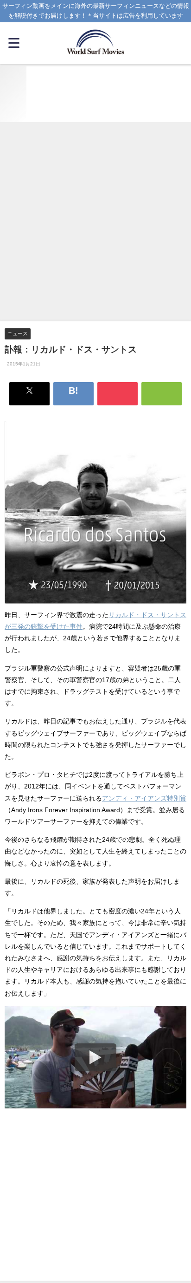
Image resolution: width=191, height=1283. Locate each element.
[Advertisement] (95, 222)
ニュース (17, 333)
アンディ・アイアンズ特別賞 (144, 798)
